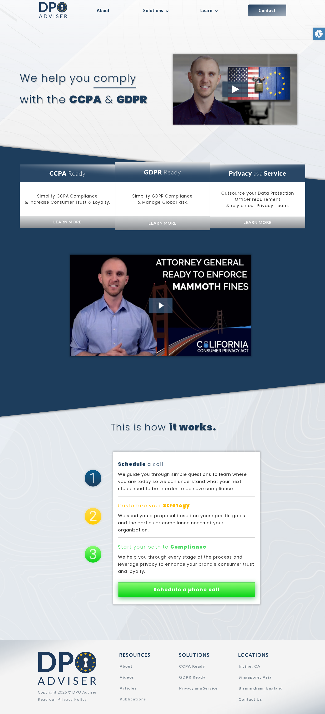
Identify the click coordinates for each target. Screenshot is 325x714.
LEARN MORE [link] (67, 221)
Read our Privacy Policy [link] (62, 699)
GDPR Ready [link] (192, 677)
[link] (319, 34)
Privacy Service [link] (198, 688)
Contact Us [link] (250, 699)
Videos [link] (127, 677)
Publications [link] (133, 699)
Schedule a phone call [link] (186, 589)
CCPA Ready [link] (192, 666)
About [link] (126, 666)
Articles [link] (128, 688)
